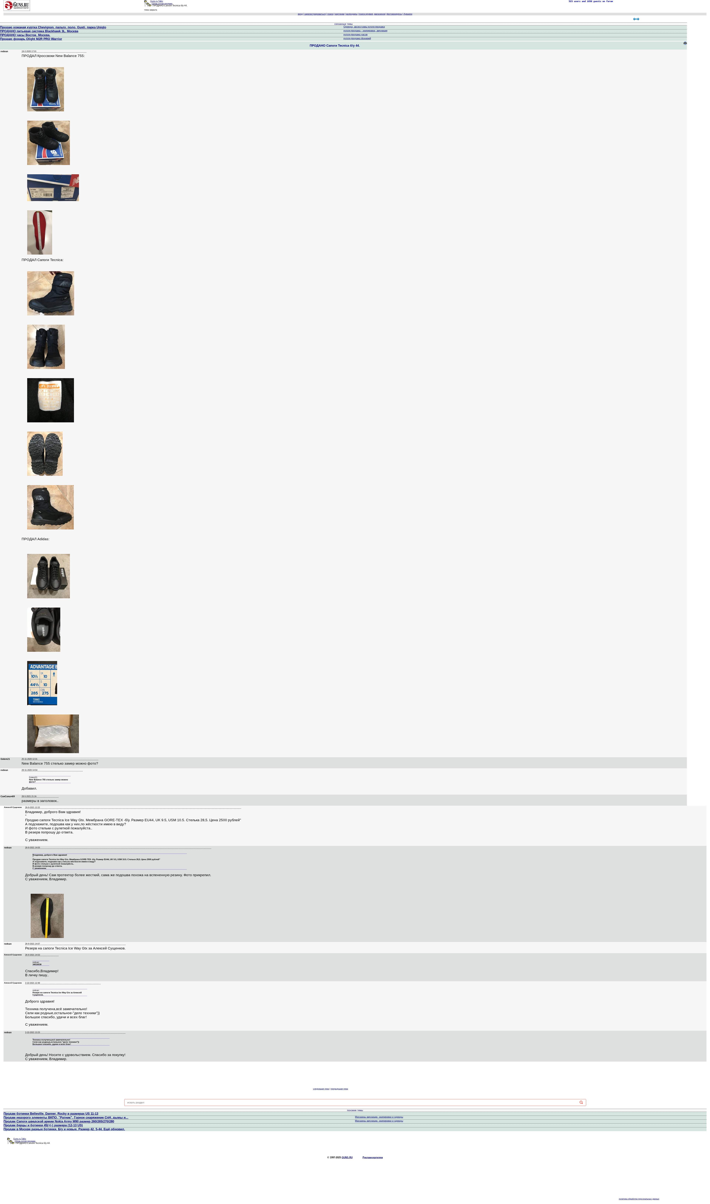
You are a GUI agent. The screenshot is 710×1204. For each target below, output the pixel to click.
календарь (351, 14)
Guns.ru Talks (156, 1)
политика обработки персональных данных (639, 1199)
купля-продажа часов (356, 34)
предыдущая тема (339, 1089)
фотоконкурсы (394, 14)
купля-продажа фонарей (357, 38)
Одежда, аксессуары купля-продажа (364, 26)
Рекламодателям (373, 1157)
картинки (339, 14)
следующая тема (321, 1089)
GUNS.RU (347, 1157)
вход (300, 14)
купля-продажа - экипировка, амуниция (365, 30)
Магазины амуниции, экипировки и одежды (379, 1117)
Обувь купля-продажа (162, 3)
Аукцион (408, 14)
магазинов (379, 14)
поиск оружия (366, 14)
